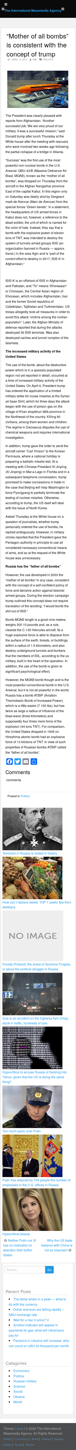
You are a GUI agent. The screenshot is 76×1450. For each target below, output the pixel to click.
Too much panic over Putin (21, 1131)
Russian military (24, 1381)
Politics (48, 59)
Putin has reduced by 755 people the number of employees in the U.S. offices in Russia (36, 1182)
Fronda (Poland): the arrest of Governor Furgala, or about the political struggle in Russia (36, 966)
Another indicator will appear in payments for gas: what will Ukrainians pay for (36, 1330)
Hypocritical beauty (16, 1234)
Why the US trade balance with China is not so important (56, 1245)
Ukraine (19, 1396)
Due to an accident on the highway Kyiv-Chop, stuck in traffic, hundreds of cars (35, 1020)
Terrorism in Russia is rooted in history (29, 853)
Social (17, 1391)
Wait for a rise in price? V (31, 1320)
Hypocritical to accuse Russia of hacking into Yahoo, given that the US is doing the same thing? (34, 1077)
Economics (21, 1370)
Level (19, 1428)
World (17, 1402)
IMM (35, 59)
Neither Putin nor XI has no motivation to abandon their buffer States (19, 1247)
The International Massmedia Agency (32, 10)
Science (19, 1386)
